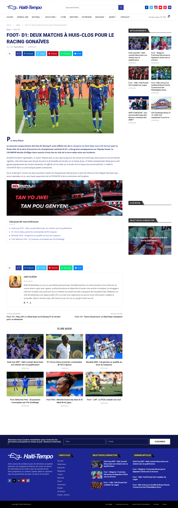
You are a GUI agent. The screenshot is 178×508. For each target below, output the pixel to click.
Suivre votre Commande (141, 504)
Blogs (18, 25)
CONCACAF (125, 17)
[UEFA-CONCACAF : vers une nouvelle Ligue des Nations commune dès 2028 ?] (138, 103)
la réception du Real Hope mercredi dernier (90, 146)
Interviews (87, 17)
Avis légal (109, 504)
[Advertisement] (64, 65)
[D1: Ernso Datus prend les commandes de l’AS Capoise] (64, 346)
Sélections (50, 17)
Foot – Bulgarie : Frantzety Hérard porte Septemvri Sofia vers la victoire (160, 56)
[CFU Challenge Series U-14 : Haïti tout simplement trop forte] (161, 103)
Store (63, 17)
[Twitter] (151, 7)
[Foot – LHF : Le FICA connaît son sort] (103, 384)
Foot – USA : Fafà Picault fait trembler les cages (138, 84)
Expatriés (74, 17)
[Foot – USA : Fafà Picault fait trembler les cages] (138, 73)
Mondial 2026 (22, 17)
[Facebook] (146, 7)
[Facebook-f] (9, 480)
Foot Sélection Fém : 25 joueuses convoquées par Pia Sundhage (37, 239)
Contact (156, 504)
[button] (131, 240)
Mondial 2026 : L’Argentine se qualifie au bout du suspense (35, 235)
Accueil (10, 17)
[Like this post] (19, 53)
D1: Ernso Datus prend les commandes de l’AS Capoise (34, 232)
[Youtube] (160, 7)
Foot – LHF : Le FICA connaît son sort (104, 400)
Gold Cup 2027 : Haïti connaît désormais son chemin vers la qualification (41, 228)
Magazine (99, 17)
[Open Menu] (169, 7)
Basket (112, 17)
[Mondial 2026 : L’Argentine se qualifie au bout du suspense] (103, 346)
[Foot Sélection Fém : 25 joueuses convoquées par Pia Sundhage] (25, 384)
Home (9, 25)
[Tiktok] (165, 7)
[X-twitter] (14, 480)
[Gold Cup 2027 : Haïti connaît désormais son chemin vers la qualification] (25, 346)
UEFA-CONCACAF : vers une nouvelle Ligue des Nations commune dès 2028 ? (137, 116)
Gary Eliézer (19, 47)
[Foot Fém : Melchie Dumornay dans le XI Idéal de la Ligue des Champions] (64, 384)
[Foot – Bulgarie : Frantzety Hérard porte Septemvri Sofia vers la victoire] (161, 43)
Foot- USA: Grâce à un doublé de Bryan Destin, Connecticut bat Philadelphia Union (160, 86)
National (36, 17)
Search (121, 7)
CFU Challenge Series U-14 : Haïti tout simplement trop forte (161, 115)
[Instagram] (156, 7)
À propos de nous (122, 504)
